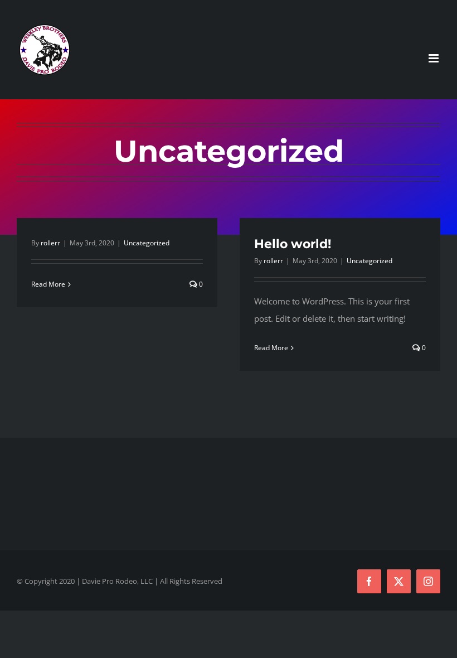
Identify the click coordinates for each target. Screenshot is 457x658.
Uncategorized (146, 243)
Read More (48, 284)
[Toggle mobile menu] (434, 58)
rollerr (50, 243)
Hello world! (292, 243)
